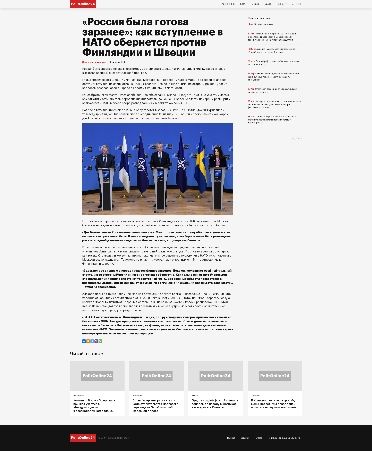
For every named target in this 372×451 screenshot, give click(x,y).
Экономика (78, 396)
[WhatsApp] (100, 341)
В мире (255, 4)
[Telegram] (92, 341)
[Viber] (96, 341)
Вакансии (245, 438)
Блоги (243, 4)
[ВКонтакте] (84, 341)
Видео (268, 4)
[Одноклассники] (88, 341)
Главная (231, 438)
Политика (256, 396)
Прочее (281, 4)
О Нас (259, 438)
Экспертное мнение (94, 62)
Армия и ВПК (228, 4)
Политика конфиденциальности (284, 438)
